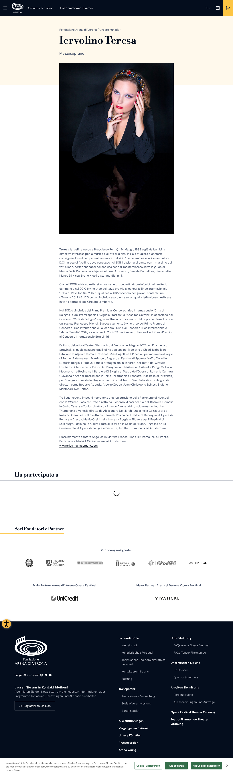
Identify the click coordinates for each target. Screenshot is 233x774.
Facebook (45, 675)
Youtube (50, 675)
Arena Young (127, 750)
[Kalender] (218, 8)
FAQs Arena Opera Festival (191, 645)
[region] (116, 766)
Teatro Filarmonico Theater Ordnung (189, 722)
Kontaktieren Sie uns (135, 671)
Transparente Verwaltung (138, 696)
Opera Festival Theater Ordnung (193, 712)
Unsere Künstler (130, 735)
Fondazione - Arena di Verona (31, 650)
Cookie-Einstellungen (148, 765)
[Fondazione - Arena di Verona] (17, 8)
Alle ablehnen (176, 765)
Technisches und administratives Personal (143, 662)
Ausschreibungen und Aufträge (194, 702)
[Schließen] (227, 765)
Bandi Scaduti (131, 711)
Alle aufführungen (131, 721)
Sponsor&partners (186, 677)
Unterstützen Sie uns (185, 663)
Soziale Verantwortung (136, 703)
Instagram (41, 675)
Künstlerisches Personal (137, 653)
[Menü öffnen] (5, 8)
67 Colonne (181, 670)
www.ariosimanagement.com (78, 445)
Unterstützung (181, 638)
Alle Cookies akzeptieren (206, 765)
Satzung (127, 679)
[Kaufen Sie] (228, 8)
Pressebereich (128, 743)
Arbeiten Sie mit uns (185, 687)
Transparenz (127, 689)
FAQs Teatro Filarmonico (190, 653)
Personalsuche (183, 695)
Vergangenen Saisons (133, 728)
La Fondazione (129, 638)
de (206, 8)
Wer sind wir (130, 645)
